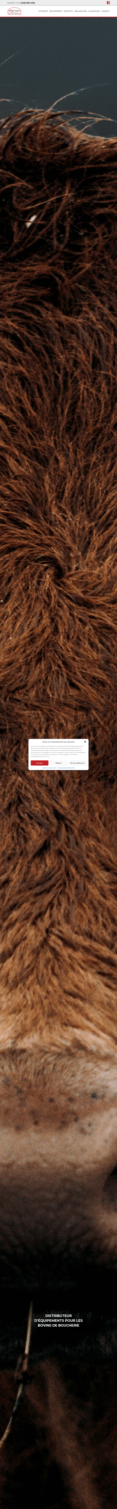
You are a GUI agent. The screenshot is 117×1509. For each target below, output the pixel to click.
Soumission (94, 11)
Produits (68, 11)
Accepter (39, 763)
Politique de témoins (49, 767)
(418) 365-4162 (28, 3)
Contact (105, 11)
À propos (43, 11)
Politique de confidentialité (66, 767)
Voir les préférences (77, 763)
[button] (85, 742)
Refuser (58, 763)
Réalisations (80, 11)
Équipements (55, 11)
